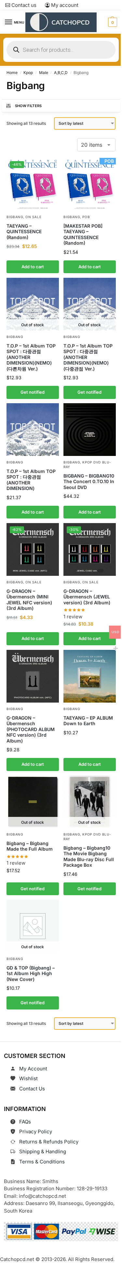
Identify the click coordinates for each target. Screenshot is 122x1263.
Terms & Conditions (42, 1162)
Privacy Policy (35, 1131)
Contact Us (32, 1088)
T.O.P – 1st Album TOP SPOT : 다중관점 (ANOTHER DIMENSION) (31, 479)
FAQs (25, 1122)
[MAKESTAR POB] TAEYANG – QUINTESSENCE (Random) (82, 234)
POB (86, 216)
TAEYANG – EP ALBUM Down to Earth (88, 720)
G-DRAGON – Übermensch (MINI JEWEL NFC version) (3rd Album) (29, 599)
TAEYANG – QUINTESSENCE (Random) (24, 231)
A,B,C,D (61, 72)
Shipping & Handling (42, 1151)
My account (64, 5)
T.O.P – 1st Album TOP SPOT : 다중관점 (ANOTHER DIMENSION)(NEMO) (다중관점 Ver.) (88, 357)
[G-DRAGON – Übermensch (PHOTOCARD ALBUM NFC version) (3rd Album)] (33, 676)
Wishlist (28, 1078)
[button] (111, 22)
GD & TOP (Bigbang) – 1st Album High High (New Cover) (31, 973)
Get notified (32, 392)
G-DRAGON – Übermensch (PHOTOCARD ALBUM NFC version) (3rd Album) (31, 729)
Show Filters (28, 106)
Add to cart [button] (32, 266)
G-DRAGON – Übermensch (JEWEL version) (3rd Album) (86, 596)
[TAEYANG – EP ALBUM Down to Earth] (89, 676)
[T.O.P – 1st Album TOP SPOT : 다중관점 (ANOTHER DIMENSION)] (33, 429)
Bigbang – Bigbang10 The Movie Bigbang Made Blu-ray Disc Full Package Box (88, 856)
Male (43, 72)
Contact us (23, 5)
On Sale (33, 216)
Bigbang (15, 216)
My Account (33, 1068)
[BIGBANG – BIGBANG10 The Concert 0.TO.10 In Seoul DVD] (89, 429)
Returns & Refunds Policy (48, 1142)
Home (12, 72)
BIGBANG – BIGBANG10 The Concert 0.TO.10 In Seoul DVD (88, 481)
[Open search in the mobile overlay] (61, 50)
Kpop (28, 72)
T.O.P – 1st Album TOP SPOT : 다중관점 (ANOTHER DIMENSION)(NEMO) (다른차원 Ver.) (31, 357)
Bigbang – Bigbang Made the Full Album (30, 846)
